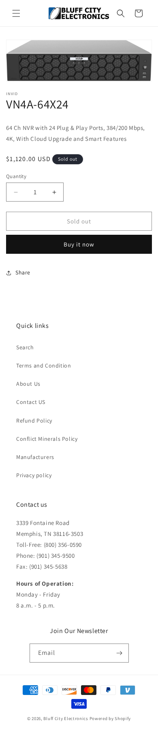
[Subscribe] (119, 653)
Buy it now (79, 244)
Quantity (16, 176)
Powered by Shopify (110, 718)
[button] (16, 13)
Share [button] (22, 272)
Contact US (30, 402)
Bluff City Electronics (66, 718)
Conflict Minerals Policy (46, 438)
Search (25, 347)
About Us (28, 383)
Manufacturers (35, 457)
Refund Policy (34, 420)
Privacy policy (33, 475)
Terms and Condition (43, 365)
